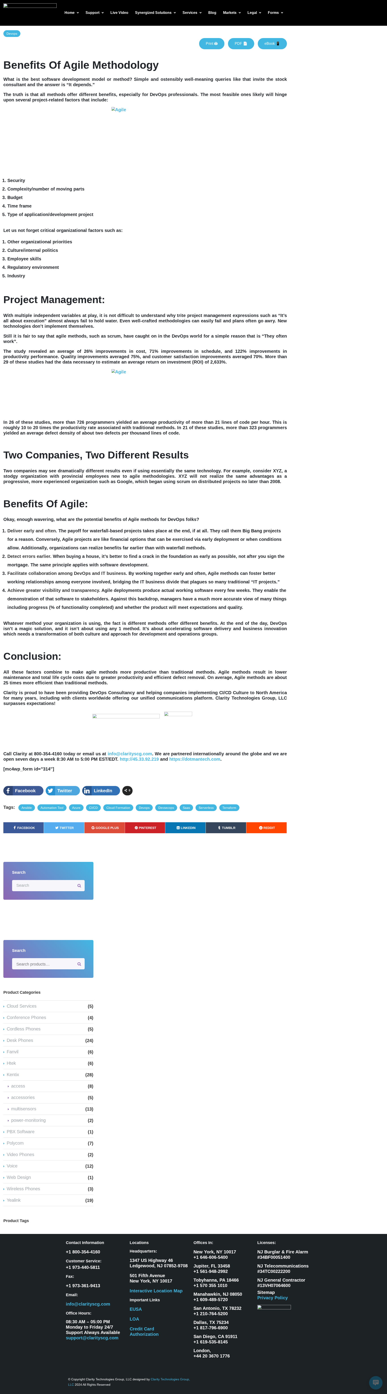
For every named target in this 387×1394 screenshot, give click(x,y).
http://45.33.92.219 (139, 759)
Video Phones (20, 1154)
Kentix (13, 1074)
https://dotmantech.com (194, 759)
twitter (67, 828)
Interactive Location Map (156, 1290)
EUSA (136, 1309)
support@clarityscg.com (92, 1337)
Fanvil (12, 1051)
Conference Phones (26, 1017)
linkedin (188, 828)
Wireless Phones (23, 1188)
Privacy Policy (272, 1297)
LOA (134, 1319)
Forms (273, 13)
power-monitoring (28, 1120)
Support (92, 13)
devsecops (166, 807)
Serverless (206, 807)
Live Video (119, 13)
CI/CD (93, 807)
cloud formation (118, 807)
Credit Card (142, 1328)
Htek (11, 1063)
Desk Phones (20, 1040)
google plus (107, 828)
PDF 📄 (241, 43)
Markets (229, 13)
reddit (269, 828)
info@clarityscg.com (130, 753)
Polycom (15, 1143)
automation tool (52, 807)
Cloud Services (22, 1006)
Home (69, 13)
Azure (76, 807)
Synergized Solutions (153, 13)
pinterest (147, 828)
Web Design (19, 1177)
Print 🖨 (212, 43)
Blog (212, 13)
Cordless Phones (24, 1028)
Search (79, 963)
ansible (27, 807)
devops (11, 33)
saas (186, 807)
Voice (12, 1165)
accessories (23, 1097)
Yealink (14, 1200)
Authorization (144, 1334)
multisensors (23, 1108)
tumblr (228, 828)
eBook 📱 (272, 43)
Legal (252, 13)
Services (190, 13)
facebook (26, 828)
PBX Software (20, 1131)
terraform (229, 807)
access (18, 1086)
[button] (71, 13)
